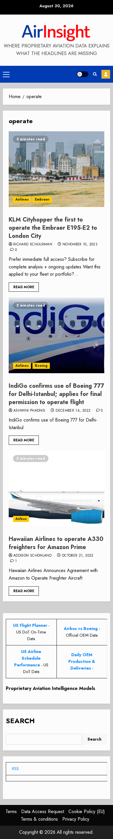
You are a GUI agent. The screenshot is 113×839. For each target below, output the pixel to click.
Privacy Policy (75, 819)
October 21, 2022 (78, 555)
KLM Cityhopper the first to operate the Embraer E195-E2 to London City (53, 227)
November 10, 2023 (80, 244)
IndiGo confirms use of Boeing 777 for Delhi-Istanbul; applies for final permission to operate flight (56, 394)
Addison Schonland (32, 555)
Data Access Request (42, 811)
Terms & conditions (39, 819)
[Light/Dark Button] (82, 74)
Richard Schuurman (32, 244)
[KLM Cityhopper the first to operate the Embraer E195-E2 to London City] (56, 169)
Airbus (21, 518)
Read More (23, 287)
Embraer (42, 199)
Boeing (41, 365)
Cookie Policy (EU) (86, 811)
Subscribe (105, 74)
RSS (15, 768)
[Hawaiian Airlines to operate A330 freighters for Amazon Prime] (56, 488)
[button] (6, 74)
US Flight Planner (30, 625)
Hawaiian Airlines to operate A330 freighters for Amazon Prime (56, 543)
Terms (11, 811)
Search (20, 721)
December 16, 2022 (73, 410)
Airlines (22, 199)
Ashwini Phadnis (29, 410)
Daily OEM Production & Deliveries (81, 661)
